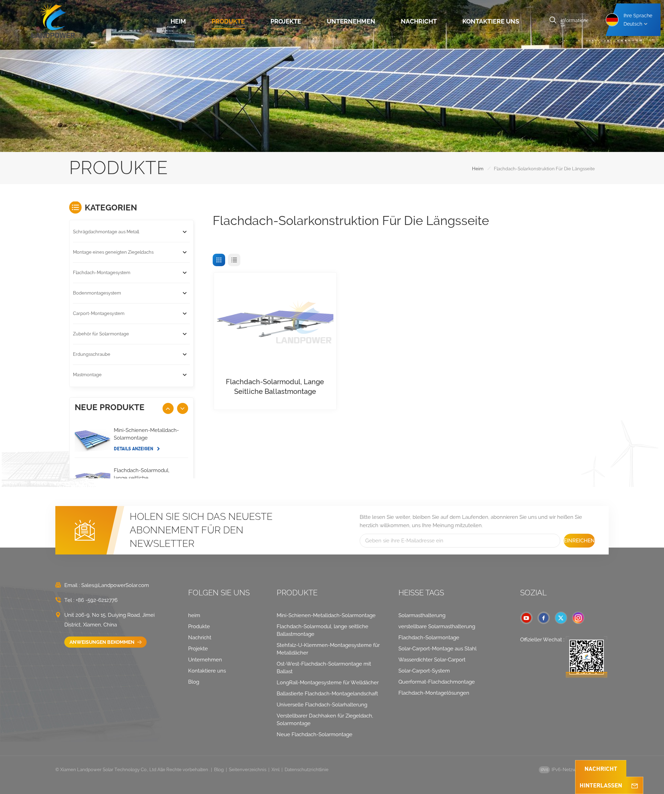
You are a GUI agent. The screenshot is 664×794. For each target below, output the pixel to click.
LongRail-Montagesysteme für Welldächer (328, 682)
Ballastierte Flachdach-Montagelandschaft (327, 694)
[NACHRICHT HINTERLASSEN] (634, 785)
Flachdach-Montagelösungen (433, 693)
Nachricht (419, 21)
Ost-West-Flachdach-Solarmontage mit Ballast (324, 668)
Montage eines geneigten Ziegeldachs (113, 252)
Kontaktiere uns (490, 21)
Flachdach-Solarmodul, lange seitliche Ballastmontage (275, 387)
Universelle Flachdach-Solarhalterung (322, 705)
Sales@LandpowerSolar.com (115, 585)
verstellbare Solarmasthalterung (436, 626)
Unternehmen (351, 21)
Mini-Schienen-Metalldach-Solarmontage (146, 434)
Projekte (285, 21)
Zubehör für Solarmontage (101, 333)
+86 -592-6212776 (97, 600)
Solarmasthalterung (421, 615)
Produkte (228, 21)
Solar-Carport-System (424, 671)
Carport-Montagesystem (98, 313)
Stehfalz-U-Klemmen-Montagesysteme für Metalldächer (328, 649)
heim (178, 21)
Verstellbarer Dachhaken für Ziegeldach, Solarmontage (325, 720)
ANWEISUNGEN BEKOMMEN (103, 642)
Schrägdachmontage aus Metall (106, 231)
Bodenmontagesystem (97, 293)
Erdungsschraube (91, 354)
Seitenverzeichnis (247, 769)
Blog (193, 682)
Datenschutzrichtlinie (307, 769)
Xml (275, 769)
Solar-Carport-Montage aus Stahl (437, 649)
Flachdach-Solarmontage (428, 637)
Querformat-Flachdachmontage (436, 682)
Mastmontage (87, 374)
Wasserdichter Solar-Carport (431, 660)
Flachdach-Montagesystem (101, 272)
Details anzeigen (134, 448)
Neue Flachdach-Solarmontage (314, 734)
